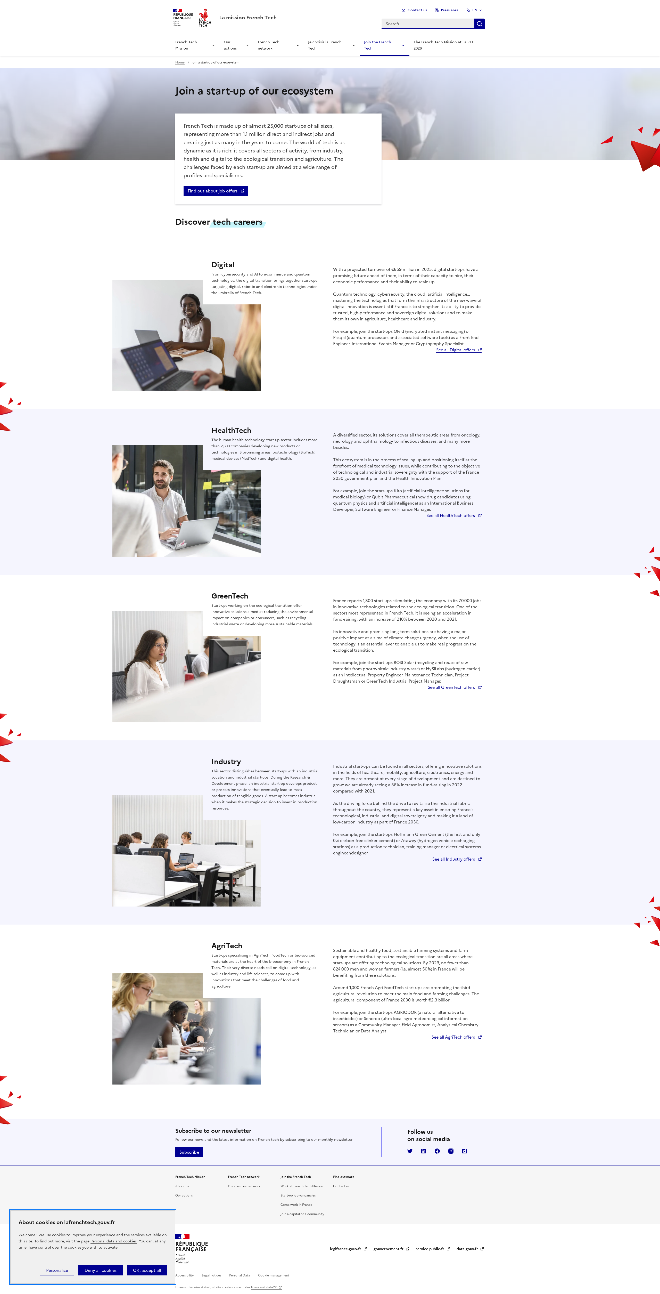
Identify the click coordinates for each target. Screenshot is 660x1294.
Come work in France (296, 1204)
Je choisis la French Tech (325, 45)
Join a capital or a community (302, 1214)
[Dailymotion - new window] (464, 1151)
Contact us (417, 10)
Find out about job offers (213, 191)
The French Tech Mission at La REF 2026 (444, 45)
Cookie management (273, 1275)
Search (479, 24)
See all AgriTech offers (454, 1037)
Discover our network (244, 1186)
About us (182, 1186)
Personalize (57, 1270)
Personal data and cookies (113, 1241)
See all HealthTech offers (451, 515)
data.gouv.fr (470, 1249)
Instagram (451, 1151)
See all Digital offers (456, 350)
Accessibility (185, 1275)
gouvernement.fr (392, 1249)
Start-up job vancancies (298, 1195)
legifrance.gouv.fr (348, 1249)
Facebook (437, 1151)
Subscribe (189, 1152)
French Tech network (268, 45)
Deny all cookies (101, 1270)
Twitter (410, 1151)
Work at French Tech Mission (301, 1186)
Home (180, 62)
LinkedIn (423, 1151)
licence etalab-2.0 (264, 1287)
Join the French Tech (377, 45)
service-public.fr (433, 1249)
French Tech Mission (186, 45)
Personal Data (239, 1275)
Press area (449, 10)
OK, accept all (147, 1270)
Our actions (230, 45)
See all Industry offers (454, 859)
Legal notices (211, 1275)
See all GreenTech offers (452, 687)
